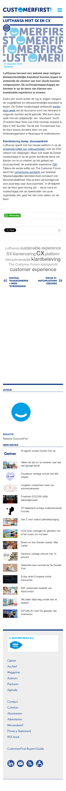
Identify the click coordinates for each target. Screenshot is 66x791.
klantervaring (24, 253)
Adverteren (14, 719)
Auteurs (12, 678)
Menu (58, 10)
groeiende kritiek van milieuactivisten (24, 149)
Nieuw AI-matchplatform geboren (47, 281)
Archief (12, 666)
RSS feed (13, 737)
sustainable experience (40, 248)
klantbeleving (45, 258)
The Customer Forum (24, 264)
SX (54, 164)
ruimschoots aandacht (27, 172)
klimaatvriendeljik (18, 259)
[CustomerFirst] (27, 9)
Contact (12, 702)
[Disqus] (33, 337)
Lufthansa (12, 248)
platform (52, 253)
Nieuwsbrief (15, 725)
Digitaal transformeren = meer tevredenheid (18, 282)
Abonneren (14, 713)
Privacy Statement (19, 731)
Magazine (13, 672)
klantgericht (49, 264)
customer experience (33, 269)
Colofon (12, 707)
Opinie (11, 660)
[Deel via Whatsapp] (32, 215)
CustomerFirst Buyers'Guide (25, 749)
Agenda (12, 690)
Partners (12, 684)
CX (40, 252)
